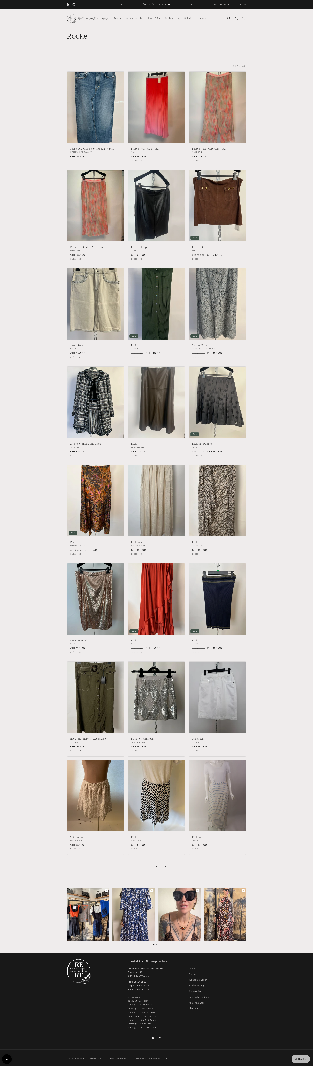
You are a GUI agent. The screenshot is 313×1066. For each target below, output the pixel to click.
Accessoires (195, 974)
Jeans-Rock (76, 345)
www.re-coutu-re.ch (138, 989)
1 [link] (147, 866)
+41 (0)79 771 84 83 (137, 982)
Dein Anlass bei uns (199, 997)
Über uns (193, 1008)
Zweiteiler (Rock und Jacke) (86, 443)
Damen (192, 968)
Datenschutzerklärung (119, 1058)
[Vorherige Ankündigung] (121, 4)
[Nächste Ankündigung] (191, 4)
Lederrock (198, 247)
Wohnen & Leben (198, 980)
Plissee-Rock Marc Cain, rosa (86, 247)
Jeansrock (198, 738)
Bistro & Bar (195, 991)
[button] (228, 18)
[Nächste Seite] (165, 866)
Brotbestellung (196, 985)
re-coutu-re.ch (81, 1058)
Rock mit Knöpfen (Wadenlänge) (88, 738)
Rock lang (136, 542)
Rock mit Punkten (202, 443)
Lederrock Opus (140, 247)
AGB (144, 1058)
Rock (134, 345)
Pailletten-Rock (79, 640)
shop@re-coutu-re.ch (138, 985)
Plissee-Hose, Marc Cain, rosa (209, 148)
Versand (135, 1058)
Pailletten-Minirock (142, 738)
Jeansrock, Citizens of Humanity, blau (92, 148)
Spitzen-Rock (199, 345)
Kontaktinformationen (158, 1058)
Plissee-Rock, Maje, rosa (145, 148)
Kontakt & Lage (197, 1003)
